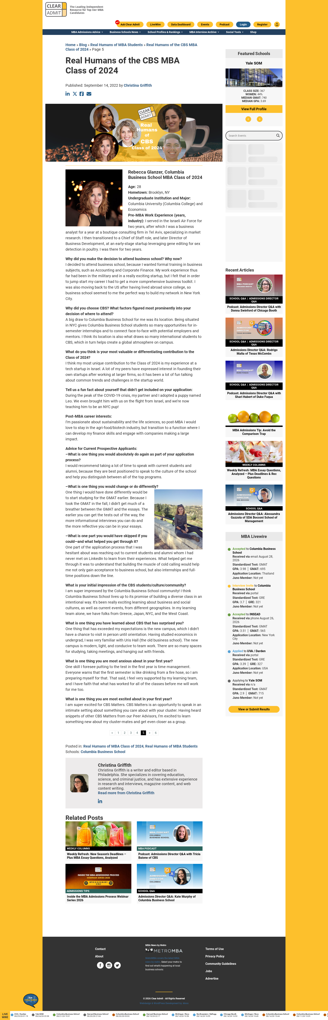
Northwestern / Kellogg (195, 1014)
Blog (83, 44)
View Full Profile (254, 109)
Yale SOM (28, 1014)
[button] (248, 119)
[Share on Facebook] (82, 93)
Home (70, 44)
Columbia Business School (103, 751)
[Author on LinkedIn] (100, 801)
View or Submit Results (254, 709)
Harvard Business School (86, 1014)
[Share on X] (75, 93)
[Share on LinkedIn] (67, 93)
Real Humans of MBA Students (116, 44)
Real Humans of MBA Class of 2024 (113, 746)
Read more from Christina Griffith (126, 793)
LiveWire (5, 1016)
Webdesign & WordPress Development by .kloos (164, 1003)
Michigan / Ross (171, 1014)
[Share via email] (89, 93)
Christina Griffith (138, 85)
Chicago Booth (218, 1014)
